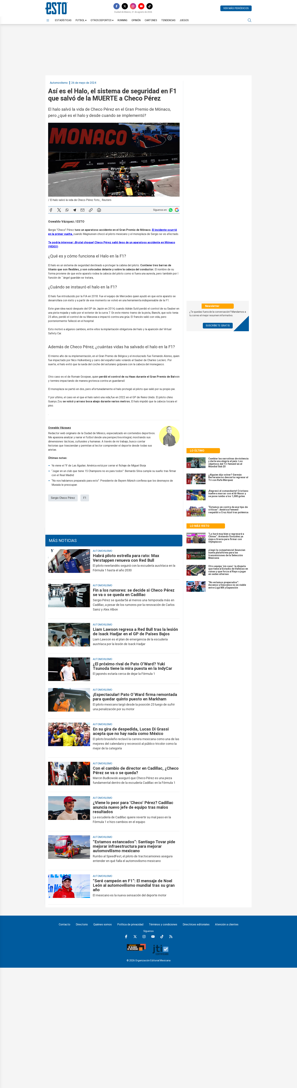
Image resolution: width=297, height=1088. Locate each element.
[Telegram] (74, 210)
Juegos (184, 20)
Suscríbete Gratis (218, 325)
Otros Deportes (102, 20)
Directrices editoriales (196, 924)
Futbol (81, 20)
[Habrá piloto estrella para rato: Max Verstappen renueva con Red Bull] (69, 563)
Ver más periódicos (236, 8)
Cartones (151, 20)
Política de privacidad (130, 924)
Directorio (82, 924)
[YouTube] (141, 6)
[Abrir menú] (47, 20)
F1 (84, 497)
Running (122, 20)
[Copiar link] (91, 210)
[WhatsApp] (67, 210)
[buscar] (250, 20)
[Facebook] (116, 6)
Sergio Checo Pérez (63, 497)
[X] (125, 6)
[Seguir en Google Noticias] (177, 210)
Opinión (136, 20)
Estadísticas (63, 20)
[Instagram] (133, 6)
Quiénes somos (102, 924)
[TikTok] (149, 6)
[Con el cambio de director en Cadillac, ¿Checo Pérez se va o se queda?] (69, 775)
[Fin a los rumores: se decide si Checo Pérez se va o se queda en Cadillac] (69, 600)
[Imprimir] (99, 210)
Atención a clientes (226, 924)
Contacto (64, 924)
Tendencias (168, 20)
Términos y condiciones (163, 924)
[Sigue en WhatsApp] (170, 210)
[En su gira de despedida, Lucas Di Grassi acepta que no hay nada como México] (69, 739)
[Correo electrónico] (82, 210)
